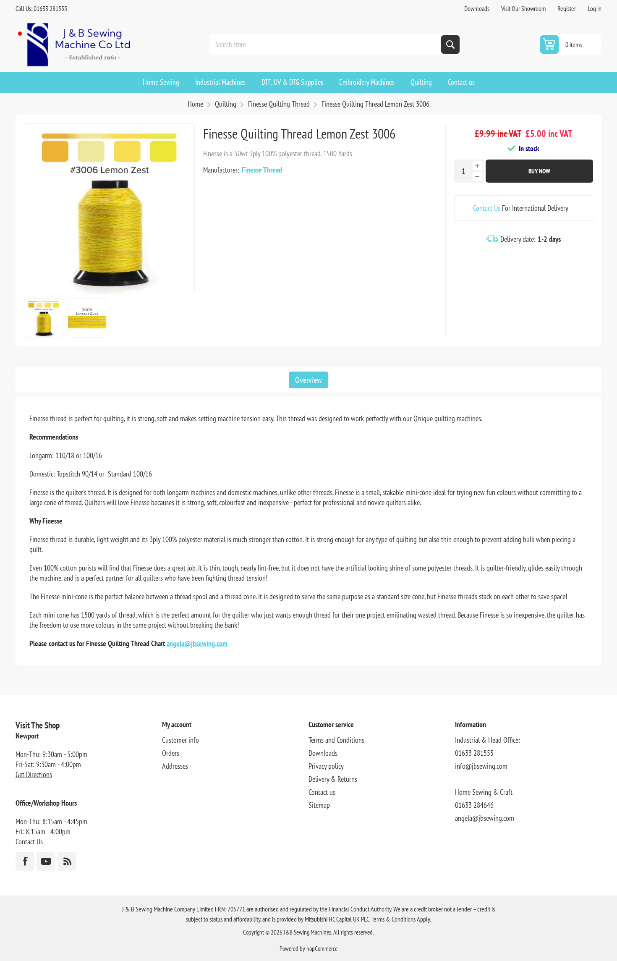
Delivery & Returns (332, 779)
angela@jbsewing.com (197, 643)
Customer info (180, 740)
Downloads (476, 8)
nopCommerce (321, 949)
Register (566, 8)
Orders (170, 753)
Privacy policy (326, 766)
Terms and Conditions (336, 740)
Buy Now (539, 171)
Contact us (321, 792)
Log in (594, 8)
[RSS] (67, 861)
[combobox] (326, 44)
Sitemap (319, 805)
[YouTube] (46, 861)
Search (450, 44)
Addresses (175, 766)
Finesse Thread (262, 170)
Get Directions (34, 774)
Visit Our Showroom (523, 8)
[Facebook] (25, 861)
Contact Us (486, 208)
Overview (308, 379)
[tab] (308, 380)
